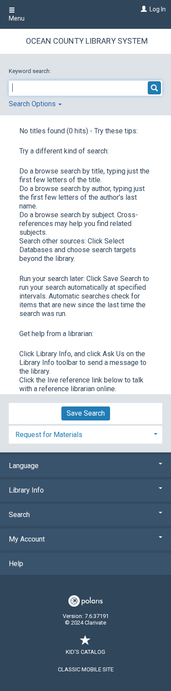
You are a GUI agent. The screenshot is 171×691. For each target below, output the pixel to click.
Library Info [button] (26, 490)
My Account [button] (27, 539)
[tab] (85, 434)
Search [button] (19, 514)
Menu (17, 18)
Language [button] (24, 466)
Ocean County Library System (87, 40)
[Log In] (143, 9)
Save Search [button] (86, 413)
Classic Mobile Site (86, 669)
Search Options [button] (33, 104)
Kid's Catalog (85, 652)
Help (16, 563)
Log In (158, 9)
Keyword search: (30, 71)
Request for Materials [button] (48, 435)
